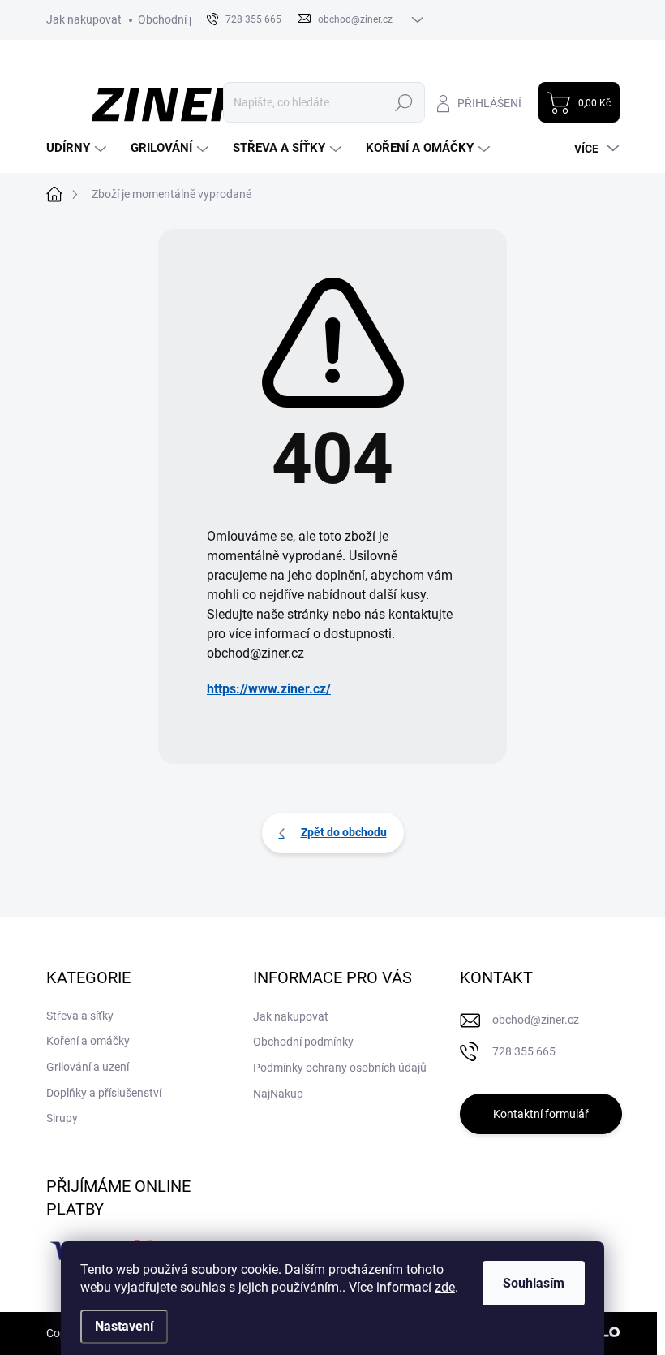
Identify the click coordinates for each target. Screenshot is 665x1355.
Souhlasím (533, 1283)
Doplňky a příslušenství (103, 1092)
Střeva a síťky (80, 1015)
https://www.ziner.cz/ (269, 689)
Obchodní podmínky (188, 19)
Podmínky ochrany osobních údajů (340, 1067)
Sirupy (62, 1117)
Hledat (403, 102)
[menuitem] (78, 148)
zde (445, 1287)
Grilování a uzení (87, 1066)
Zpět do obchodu (344, 832)
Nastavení (124, 1326)
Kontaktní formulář (541, 1113)
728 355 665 (524, 1051)
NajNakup (278, 1093)
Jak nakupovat (84, 19)
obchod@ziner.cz (535, 1019)
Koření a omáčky (88, 1040)
